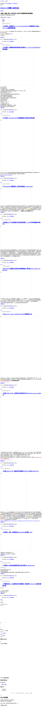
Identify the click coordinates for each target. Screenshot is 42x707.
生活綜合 (8, 17)
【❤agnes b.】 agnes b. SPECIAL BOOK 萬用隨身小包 (17, 314)
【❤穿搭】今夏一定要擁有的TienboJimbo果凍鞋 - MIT (17, 532)
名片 (3, 21)
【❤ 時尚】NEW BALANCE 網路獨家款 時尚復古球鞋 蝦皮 (18, 118)
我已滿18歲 (2, 705)
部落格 (3, 20)
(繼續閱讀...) (2, 37)
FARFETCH (8, 452)
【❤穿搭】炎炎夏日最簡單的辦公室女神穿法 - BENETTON (18, 565)
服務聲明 (30, 693)
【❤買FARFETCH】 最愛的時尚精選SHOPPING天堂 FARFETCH (20, 471)
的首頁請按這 (34, 301)
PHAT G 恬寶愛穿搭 (10, 41)
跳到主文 (2, 10)
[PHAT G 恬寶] (0, 641)
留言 (12, 39)
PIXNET (13, 693)
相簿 (3, 19)
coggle (9, 298)
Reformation (27, 209)
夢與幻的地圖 (4, 684)
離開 (6, 705)
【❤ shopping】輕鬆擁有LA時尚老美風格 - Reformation (17, 186)
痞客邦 (10, 39)
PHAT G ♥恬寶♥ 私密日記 (9, 8)
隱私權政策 (26, 693)
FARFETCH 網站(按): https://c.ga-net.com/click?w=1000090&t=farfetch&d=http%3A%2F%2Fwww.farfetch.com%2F (20, 520)
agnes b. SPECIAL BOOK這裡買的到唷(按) (11, 380)
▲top (1, 43)
